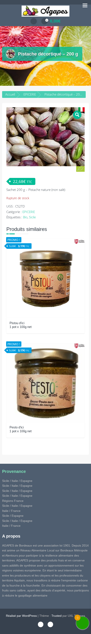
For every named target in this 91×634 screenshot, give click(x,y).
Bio (25, 217)
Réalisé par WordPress (21, 615)
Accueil (10, 94)
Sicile (32, 217)
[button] (77, 114)
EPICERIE (29, 94)
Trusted (56, 615)
